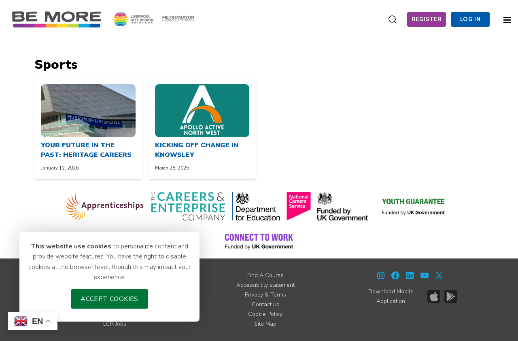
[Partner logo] (153, 19)
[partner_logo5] (342, 206)
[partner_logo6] (414, 206)
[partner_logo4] (299, 206)
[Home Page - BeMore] (56, 19)
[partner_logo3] (256, 206)
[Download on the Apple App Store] (433, 296)
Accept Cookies (109, 298)
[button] (507, 19)
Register (426, 19)
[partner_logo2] (188, 206)
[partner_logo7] (258, 241)
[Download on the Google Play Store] (450, 296)
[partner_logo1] (104, 206)
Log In (470, 19)
